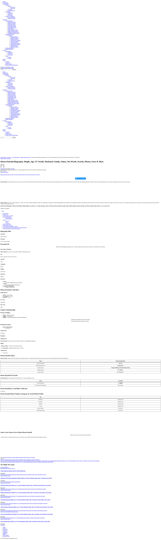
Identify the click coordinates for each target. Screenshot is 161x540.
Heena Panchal (13, 457)
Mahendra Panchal (19, 457)
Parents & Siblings (9, 217)
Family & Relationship (7, 216)
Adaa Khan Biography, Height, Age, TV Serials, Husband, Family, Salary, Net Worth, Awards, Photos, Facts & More (25, 499)
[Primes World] (4, 67)
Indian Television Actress (6, 158)
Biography (3, 468)
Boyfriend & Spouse (9, 218)
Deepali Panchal (6, 457)
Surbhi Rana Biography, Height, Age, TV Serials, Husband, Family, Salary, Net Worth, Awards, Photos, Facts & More (26, 485)
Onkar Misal (3, 168)
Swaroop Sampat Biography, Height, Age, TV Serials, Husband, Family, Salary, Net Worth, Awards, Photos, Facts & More (27, 514)
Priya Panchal (32, 457)
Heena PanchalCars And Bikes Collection (10, 226)
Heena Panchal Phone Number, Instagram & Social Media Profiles (15, 227)
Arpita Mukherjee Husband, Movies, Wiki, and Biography (13, 470)
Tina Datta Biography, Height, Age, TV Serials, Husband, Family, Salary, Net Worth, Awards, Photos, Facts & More (25, 521)
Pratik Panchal (26, 457)
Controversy (8, 223)
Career (4, 219)
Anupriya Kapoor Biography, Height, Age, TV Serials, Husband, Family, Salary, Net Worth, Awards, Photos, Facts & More (27, 507)
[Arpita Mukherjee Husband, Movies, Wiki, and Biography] (5, 467)
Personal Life (5, 214)
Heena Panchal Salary (7, 224)
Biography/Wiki (6, 213)
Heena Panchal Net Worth (7, 225)
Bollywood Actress (4, 511)
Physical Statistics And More (8, 215)
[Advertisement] (38, 147)
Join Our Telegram (81, 178)
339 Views (13, 168)
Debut (7, 222)
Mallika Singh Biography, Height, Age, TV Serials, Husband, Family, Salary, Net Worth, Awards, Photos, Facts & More (26, 492)
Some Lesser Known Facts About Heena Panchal (11, 228)
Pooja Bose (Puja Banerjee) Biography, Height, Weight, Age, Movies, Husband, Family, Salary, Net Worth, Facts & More (26, 478)
